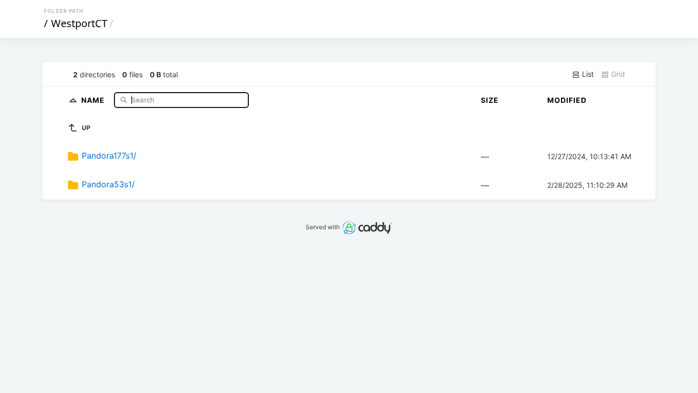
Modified (567, 100)
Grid (617, 74)
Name (94, 99)
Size (490, 100)
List (587, 74)
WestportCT (79, 23)
